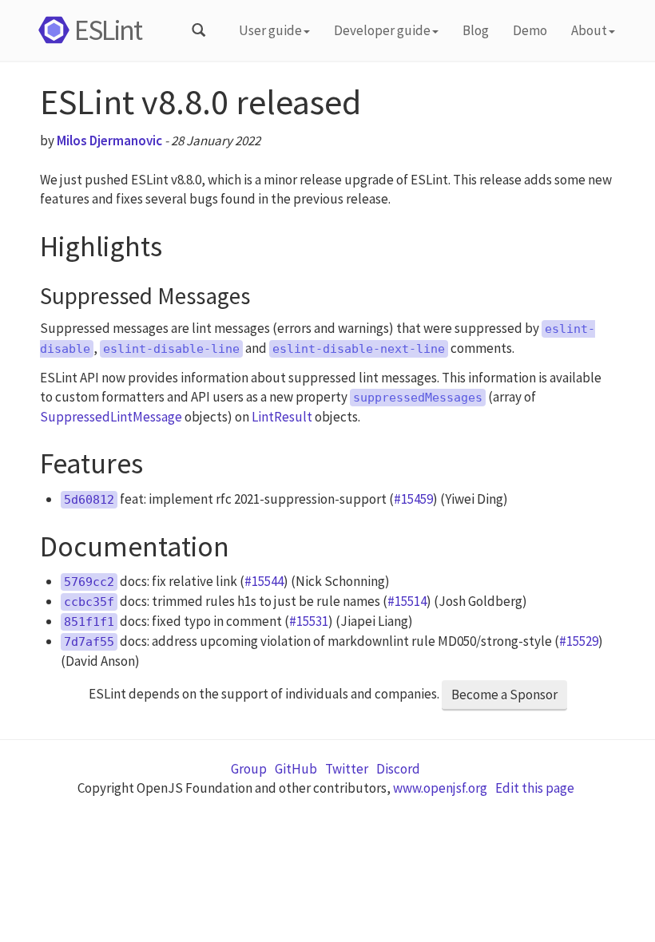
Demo (530, 30)
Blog (475, 30)
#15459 (413, 499)
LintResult (282, 416)
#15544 (264, 581)
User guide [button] (270, 30)
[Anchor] (177, 242)
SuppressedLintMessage (111, 416)
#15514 (407, 601)
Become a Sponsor (504, 694)
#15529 (578, 641)
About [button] (589, 30)
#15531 (308, 621)
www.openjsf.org (440, 788)
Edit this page (534, 788)
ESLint (107, 30)
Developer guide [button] (382, 30)
